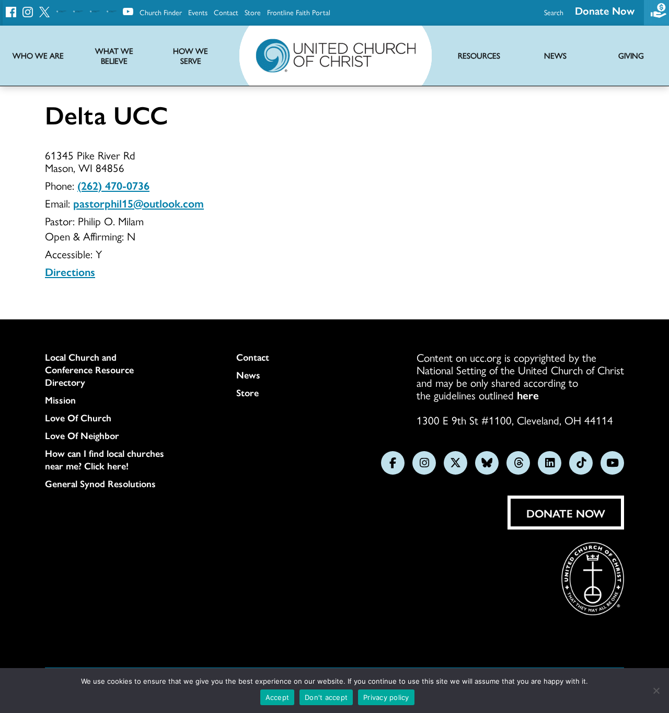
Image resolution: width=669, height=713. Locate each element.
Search (553, 12)
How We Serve (190, 56)
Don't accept (326, 697)
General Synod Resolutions (100, 483)
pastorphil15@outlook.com (138, 203)
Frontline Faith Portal (298, 12)
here (528, 394)
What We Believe (114, 56)
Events (197, 12)
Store (253, 12)
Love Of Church (78, 417)
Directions (70, 271)
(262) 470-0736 (113, 185)
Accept (278, 697)
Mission (60, 400)
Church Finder (161, 12)
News (248, 375)
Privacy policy (386, 697)
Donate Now (605, 10)
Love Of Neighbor (82, 435)
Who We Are (38, 56)
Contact (226, 12)
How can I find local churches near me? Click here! (104, 459)
